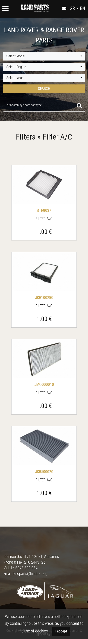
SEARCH (44, 88)
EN (82, 8)
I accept (61, 631)
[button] (44, 56)
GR (72, 8)
